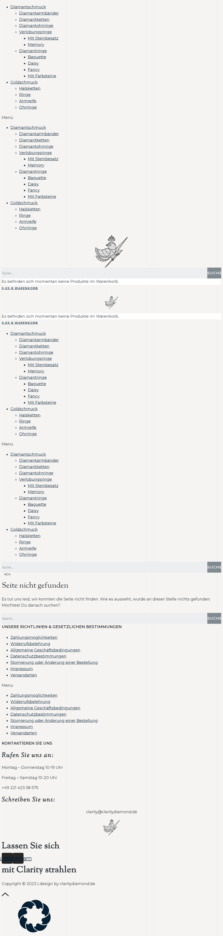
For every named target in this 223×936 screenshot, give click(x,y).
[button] (111, 118)
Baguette (37, 57)
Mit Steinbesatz (43, 38)
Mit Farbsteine (42, 76)
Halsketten (30, 88)
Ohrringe (28, 107)
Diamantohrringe (36, 25)
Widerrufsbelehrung (30, 643)
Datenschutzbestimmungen (38, 656)
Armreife (27, 101)
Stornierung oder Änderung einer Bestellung (54, 662)
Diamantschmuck (28, 7)
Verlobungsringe (35, 32)
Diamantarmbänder (39, 13)
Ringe (25, 94)
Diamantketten (34, 19)
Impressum (21, 668)
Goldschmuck (24, 82)
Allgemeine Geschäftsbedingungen (45, 650)
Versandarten (23, 675)
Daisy (33, 63)
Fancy (34, 69)
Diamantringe (33, 51)
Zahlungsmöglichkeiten (33, 637)
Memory (36, 44)
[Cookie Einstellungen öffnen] (34, 931)
